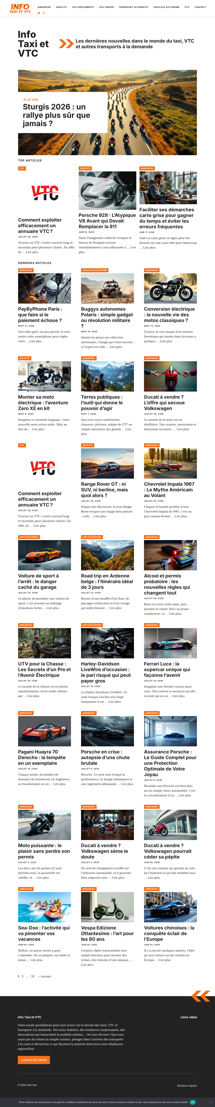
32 (33, 976)
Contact (200, 7)
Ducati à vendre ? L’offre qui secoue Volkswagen (164, 402)
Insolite (61, 7)
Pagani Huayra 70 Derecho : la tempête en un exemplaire (42, 757)
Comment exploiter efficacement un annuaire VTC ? (40, 225)
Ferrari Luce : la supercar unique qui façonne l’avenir (167, 669)
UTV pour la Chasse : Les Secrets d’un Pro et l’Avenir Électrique (44, 669)
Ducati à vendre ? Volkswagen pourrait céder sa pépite (168, 851)
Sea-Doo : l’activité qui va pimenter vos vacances (44, 933)
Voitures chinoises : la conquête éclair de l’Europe (169, 933)
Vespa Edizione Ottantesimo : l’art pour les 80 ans (107, 933)
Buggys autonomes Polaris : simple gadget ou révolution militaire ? (107, 317)
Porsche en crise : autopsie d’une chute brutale (105, 757)
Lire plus (32, 252)
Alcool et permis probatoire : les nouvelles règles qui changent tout (167, 584)
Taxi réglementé (83, 7)
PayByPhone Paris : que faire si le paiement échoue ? (40, 314)
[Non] (211, 1102)
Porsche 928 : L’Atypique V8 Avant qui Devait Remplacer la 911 (107, 220)
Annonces (44, 7)
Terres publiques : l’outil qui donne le (102, 402)
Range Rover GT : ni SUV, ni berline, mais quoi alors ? (104, 489)
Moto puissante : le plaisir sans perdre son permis (44, 851)
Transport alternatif (133, 7)
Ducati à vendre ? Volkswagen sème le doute (104, 851)
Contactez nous (34, 1060)
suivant (44, 976)
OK (192, 1102)
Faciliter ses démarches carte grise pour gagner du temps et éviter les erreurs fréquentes (166, 218)
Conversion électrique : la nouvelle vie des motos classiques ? (169, 314)
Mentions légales (187, 1085)
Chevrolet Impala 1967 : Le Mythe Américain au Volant (169, 489)
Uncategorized (29, 537)
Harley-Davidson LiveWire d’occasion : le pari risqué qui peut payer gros (106, 672)
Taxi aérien (106, 7)
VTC (187, 7)
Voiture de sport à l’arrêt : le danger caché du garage (38, 581)
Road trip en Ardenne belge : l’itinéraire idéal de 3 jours (107, 581)
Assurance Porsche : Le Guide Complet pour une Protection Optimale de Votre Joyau (170, 763)
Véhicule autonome (166, 7)
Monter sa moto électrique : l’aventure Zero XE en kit (43, 402)
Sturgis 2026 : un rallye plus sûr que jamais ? (56, 115)
